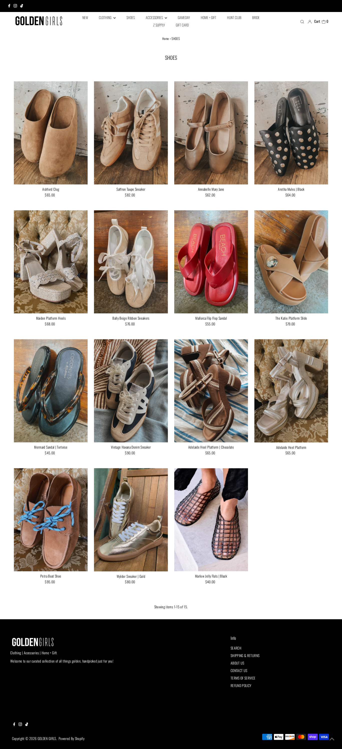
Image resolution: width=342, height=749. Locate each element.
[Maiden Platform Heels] (51, 261)
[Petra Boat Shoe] (51, 519)
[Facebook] (9, 6)
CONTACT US (239, 670)
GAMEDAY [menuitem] (184, 17)
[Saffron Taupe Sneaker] (131, 132)
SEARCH (236, 648)
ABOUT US (237, 663)
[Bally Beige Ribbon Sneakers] (131, 261)
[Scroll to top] (332, 739)
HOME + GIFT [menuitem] (208, 17)
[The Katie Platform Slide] (291, 261)
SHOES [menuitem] (130, 17)
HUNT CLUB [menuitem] (234, 17)
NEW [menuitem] (85, 17)
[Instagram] (15, 6)
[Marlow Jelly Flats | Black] (211, 519)
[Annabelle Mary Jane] (211, 132)
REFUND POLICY (241, 685)
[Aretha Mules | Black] (291, 132)
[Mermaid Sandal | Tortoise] (51, 390)
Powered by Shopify (71, 738)
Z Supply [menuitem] (159, 24)
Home (165, 38)
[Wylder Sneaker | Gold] (131, 519)
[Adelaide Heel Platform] (291, 390)
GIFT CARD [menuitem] (182, 24)
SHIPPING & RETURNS (245, 655)
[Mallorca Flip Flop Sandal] (211, 261)
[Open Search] (302, 21)
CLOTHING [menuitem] (105, 17)
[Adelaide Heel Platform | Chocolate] (211, 390)
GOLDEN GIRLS (47, 738)
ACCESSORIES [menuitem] (154, 17)
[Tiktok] (21, 6)
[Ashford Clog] (51, 132)
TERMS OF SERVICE (243, 678)
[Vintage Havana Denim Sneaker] (131, 390)
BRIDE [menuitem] (256, 17)
